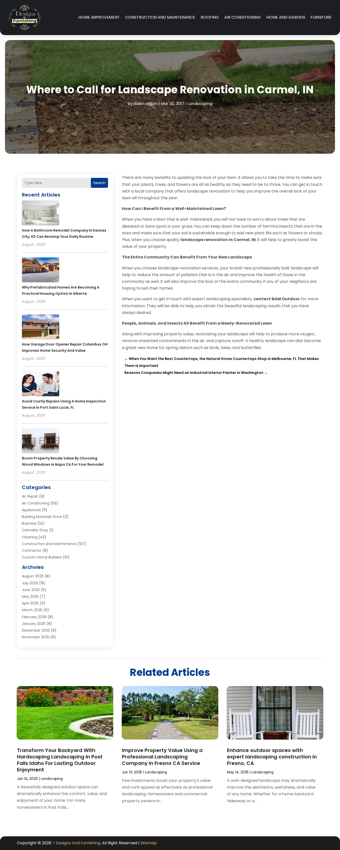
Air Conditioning (242, 17)
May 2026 (30, 596)
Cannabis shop (35, 530)
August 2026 (33, 576)
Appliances (31, 509)
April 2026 (30, 603)
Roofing (210, 17)
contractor (31, 550)
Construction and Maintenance (160, 17)
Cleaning (29, 537)
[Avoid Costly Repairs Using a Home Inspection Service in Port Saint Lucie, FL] (40, 384)
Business (29, 523)
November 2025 (35, 637)
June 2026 (31, 589)
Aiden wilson (146, 103)
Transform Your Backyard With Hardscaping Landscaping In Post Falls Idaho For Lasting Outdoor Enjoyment (60, 760)
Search (99, 182)
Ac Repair (30, 496)
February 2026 (34, 616)
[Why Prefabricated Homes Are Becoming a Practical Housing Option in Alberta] (40, 270)
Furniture (321, 17)
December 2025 (36, 630)
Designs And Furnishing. (78, 843)
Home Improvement (99, 17)
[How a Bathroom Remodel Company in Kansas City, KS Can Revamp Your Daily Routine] (40, 213)
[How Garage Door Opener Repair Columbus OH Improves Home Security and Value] (40, 327)
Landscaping (200, 103)
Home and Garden (285, 17)
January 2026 (33, 623)
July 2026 (30, 583)
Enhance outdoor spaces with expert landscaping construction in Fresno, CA (272, 757)
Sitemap (148, 843)
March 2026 (32, 609)
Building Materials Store (42, 516)
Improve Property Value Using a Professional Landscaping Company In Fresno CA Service (162, 757)
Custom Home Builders (42, 557)
